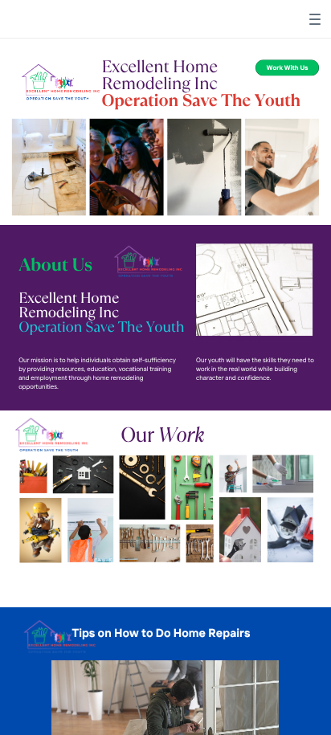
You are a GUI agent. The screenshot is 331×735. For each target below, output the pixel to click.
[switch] (315, 19)
